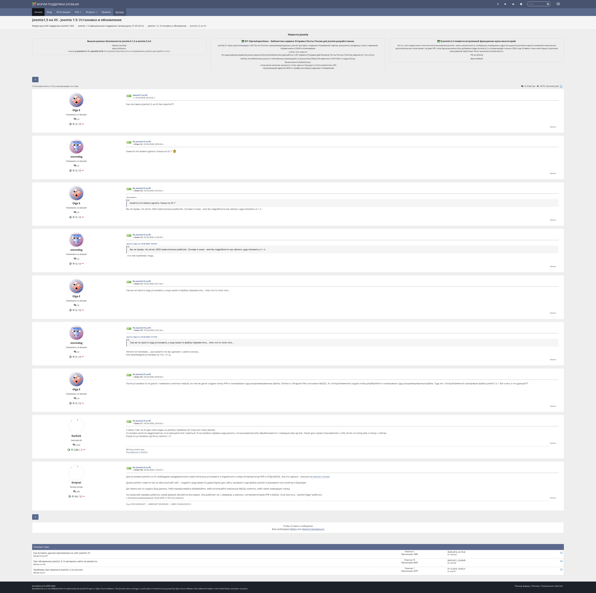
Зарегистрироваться (313, 529)
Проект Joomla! (119, 45)
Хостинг (119, 12)
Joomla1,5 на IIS (140, 95)
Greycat (76, 482)
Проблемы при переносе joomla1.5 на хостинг (58, 569)
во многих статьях (320, 476)
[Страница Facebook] (498, 4)
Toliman (453, 554)
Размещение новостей (552, 586)
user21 (42, 572)
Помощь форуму (522, 586)
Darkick (76, 436)
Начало (38, 12)
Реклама (536, 586)
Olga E (76, 110)
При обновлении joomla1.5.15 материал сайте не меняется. (65, 561)
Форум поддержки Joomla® (58, 4)
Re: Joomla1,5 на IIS (142, 141)
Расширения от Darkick (136, 452)
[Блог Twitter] (505, 4)
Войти (293, 529)
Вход (49, 12)
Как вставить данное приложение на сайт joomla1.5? (61, 552)
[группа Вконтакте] (513, 4)
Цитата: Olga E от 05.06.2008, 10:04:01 (142, 244)
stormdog (76, 156)
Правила (106, 12)
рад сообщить (119, 48)
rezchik (42, 564)
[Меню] (558, 4)
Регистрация (63, 12)
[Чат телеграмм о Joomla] (521, 4)
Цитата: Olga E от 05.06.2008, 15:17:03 (142, 337)
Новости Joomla (298, 34)
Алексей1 (43, 556)
